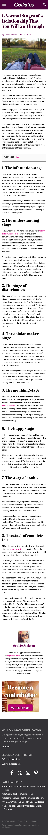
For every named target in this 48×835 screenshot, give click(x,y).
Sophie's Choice (13, 655)
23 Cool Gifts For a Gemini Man (18, 793)
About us (6, 746)
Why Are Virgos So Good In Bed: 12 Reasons (24, 801)
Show (18, 157)
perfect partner (8, 405)
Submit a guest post (11, 763)
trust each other (17, 549)
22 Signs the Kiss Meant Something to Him (23, 797)
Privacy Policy (23, 821)
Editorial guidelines (11, 759)
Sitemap (34, 821)
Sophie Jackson (24, 645)
